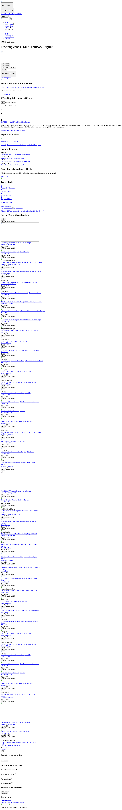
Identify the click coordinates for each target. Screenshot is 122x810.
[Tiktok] (10, 801)
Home (6, 22)
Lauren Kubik (5, 403)
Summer (27, 154)
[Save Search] (3, 42)
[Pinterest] (7, 801)
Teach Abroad (9, 24)
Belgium (7, 28)
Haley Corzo (4, 332)
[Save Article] (3, 221)
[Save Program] (3, 102)
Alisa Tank (4, 362)
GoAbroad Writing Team (8, 244)
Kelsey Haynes (5, 273)
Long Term (21, 154)
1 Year (3, 154)
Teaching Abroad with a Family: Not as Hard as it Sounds (18, 382)
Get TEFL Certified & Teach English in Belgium (15, 122)
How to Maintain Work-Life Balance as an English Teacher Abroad (21, 293)
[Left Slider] (2, 219)
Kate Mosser (4, 352)
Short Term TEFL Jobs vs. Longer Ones (13, 411)
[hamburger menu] (10, 19)
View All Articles (6, 749)
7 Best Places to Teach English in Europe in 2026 (15, 393)
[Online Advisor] (2, 751)
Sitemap (21, 802)
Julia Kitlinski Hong (7, 412)
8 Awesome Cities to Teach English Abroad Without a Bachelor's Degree (23, 311)
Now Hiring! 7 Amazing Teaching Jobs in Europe (16, 243)
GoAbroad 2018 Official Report (10, 264)
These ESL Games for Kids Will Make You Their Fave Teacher (20, 350)
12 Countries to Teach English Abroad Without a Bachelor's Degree (21, 320)
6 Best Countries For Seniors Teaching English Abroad (17, 421)
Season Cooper (5, 423)
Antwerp (12, 158)
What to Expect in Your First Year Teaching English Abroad (19, 282)
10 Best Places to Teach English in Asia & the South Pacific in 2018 (21, 262)
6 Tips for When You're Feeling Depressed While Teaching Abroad (21, 432)
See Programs (5, 63)
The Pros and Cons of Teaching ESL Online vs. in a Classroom (20, 402)
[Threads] (3, 801)
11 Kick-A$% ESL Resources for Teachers (14, 341)
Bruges (3, 158)
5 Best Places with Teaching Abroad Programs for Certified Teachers (21, 271)
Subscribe (4, 761)
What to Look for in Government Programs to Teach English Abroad (21, 302)
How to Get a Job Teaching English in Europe (15, 252)
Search (3, 78)
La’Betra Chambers (7, 434)
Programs (8, 78)
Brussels (7, 158)
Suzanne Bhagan (6, 343)
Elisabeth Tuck (5, 394)
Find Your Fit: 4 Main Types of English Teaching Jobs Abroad (19, 330)
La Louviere (19, 158)
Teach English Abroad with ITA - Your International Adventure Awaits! (22, 87)
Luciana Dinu (5, 253)
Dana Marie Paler (6, 294)
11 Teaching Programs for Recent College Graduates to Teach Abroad (22, 361)
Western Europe (9, 26)
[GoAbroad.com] (5, 1)
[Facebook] (1, 801)
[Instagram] (4, 801)
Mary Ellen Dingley (7, 303)
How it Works (5, 14)
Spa (24, 158)
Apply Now (4, 176)
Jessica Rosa (4, 312)
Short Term (8, 154)
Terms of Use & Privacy (8, 802)
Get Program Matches (15, 14)
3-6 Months (14, 154)
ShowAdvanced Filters (9, 68)
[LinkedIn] (9, 801)
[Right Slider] (5, 219)
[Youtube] (6, 801)
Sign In (4, 16)
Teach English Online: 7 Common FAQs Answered (16, 371)
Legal (17, 802)
